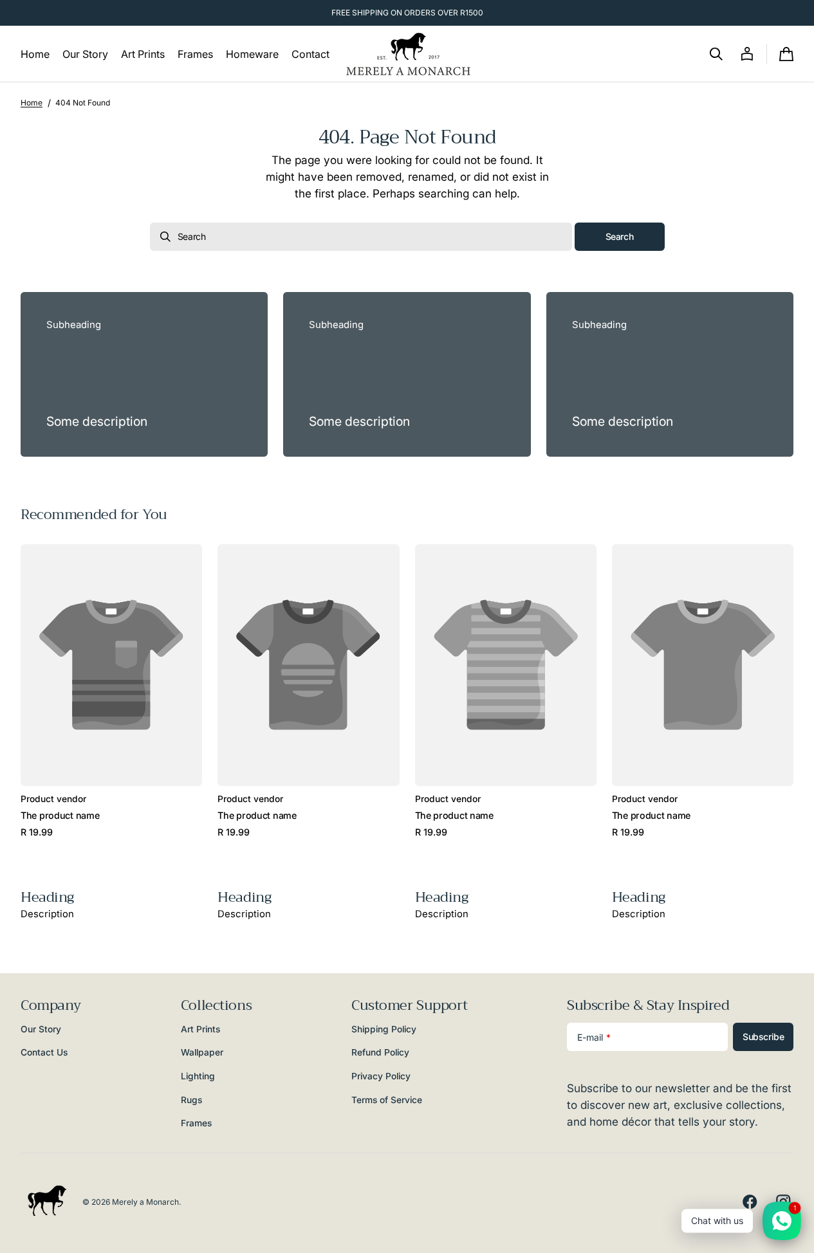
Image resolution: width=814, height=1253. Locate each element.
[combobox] (361, 237)
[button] (716, 54)
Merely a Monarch (145, 1202)
